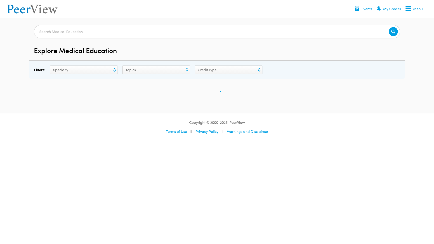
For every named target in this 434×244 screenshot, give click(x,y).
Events (366, 8)
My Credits (392, 8)
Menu (418, 8)
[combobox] (52, 70)
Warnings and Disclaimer (247, 131)
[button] (363, 9)
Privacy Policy (207, 131)
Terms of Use (176, 131)
